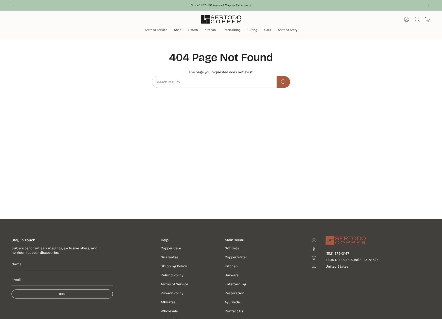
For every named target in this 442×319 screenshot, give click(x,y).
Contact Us (234, 311)
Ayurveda (232, 302)
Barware (231, 275)
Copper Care (171, 248)
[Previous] (14, 5)
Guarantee (169, 257)
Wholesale (169, 311)
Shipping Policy (174, 266)
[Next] (428, 5)
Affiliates (168, 302)
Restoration (234, 293)
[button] (156, 30)
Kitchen (231, 266)
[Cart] (427, 19)
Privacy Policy (172, 293)
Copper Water (236, 257)
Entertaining (235, 284)
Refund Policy (172, 275)
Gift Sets (232, 248)
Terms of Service (174, 284)
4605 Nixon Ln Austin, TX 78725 (352, 259)
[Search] (283, 82)
